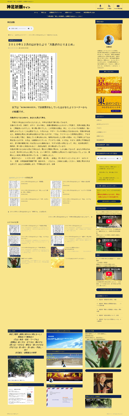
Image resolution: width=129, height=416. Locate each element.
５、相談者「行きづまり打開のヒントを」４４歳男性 (109, 320)
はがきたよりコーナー (15, 40)
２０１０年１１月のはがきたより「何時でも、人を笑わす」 (29, 211)
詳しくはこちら (109, 71)
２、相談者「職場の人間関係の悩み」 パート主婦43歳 (109, 304)
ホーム (36, 12)
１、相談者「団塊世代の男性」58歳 (106, 299)
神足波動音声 (100, 140)
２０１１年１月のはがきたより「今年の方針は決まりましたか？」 (69, 217)
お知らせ (99, 120)
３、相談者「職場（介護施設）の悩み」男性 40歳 (109, 310)
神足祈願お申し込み (89, 12)
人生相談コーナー (101, 132)
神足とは (43, 12)
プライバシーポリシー (12, 414)
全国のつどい (68, 12)
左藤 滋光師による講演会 (109, 201)
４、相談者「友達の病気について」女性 (108, 315)
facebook (78, 12)
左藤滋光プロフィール (55, 12)
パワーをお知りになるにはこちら (103, 370)
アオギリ (99, 128)
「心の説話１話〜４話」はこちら (109, 289)
